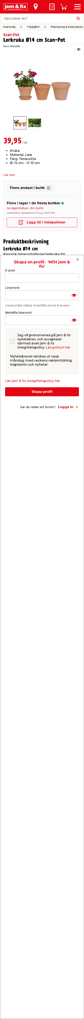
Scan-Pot (11, 35)
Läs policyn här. (58, 347)
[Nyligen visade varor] (79, 49)
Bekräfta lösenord (18, 312)
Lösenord (12, 288)
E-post (10, 270)
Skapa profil (42, 392)
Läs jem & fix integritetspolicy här (32, 381)
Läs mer (9, 175)
